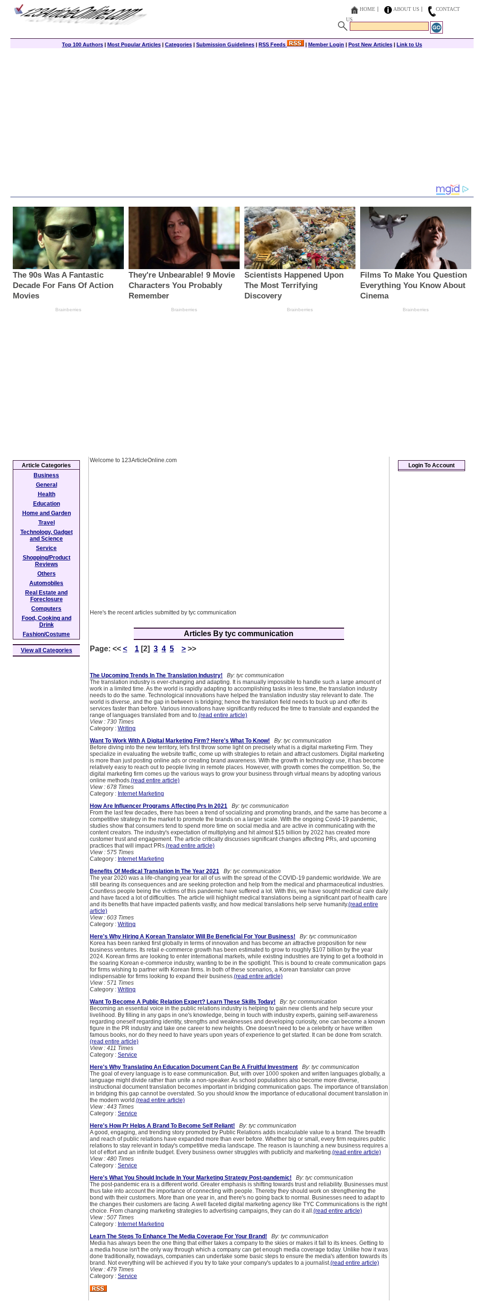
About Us (406, 9)
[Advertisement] (242, 117)
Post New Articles (370, 44)
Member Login (326, 44)
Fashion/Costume (46, 634)
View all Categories (46, 650)
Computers (46, 608)
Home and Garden (46, 513)
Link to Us (409, 44)
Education (46, 503)
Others (46, 573)
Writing (127, 728)
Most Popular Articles (134, 44)
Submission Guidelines (225, 44)
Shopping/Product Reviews (46, 561)
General (46, 484)
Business (46, 475)
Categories (178, 44)
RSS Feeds (273, 44)
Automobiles (46, 583)
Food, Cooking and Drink (46, 621)
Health (46, 494)
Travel (46, 522)
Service (127, 1054)
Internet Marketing (141, 793)
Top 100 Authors (82, 44)
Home (367, 9)
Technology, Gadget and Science (46, 535)
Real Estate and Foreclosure (46, 596)
